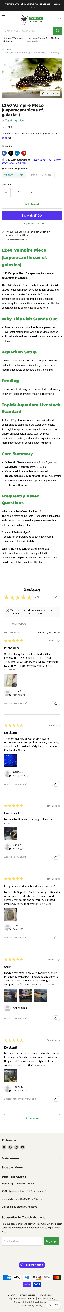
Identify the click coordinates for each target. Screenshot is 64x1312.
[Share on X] (10, 153)
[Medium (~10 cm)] (14, 179)
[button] (43, 597)
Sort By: (41, 632)
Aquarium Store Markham (21, 1298)
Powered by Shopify (32, 1305)
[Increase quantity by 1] (31, 192)
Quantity (6, 184)
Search (11, 1294)
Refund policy (45, 1294)
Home (5, 49)
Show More (10, 669)
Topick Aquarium (14, 120)
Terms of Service (27, 1294)
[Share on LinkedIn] (17, 153)
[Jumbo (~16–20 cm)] (41, 179)
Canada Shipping (46, 1298)
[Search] (57, 31)
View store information (16, 239)
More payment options (32, 223)
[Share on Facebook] (4, 153)
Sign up (51, 1241)
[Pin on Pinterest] (23, 153)
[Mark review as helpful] (56, 703)
